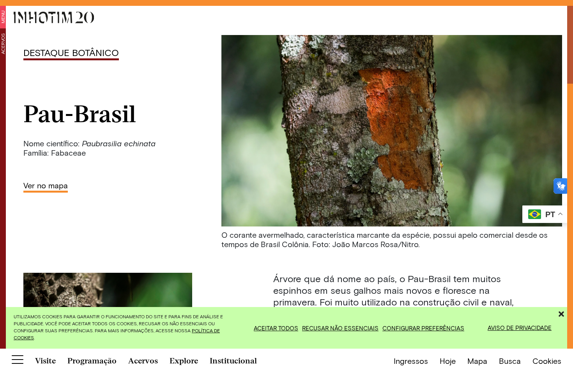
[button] (561, 313)
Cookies (546, 360)
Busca (510, 360)
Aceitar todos (276, 328)
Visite (45, 361)
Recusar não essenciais (340, 328)
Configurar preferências (423, 328)
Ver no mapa (45, 185)
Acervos (2, 43)
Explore (184, 361)
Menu (2, 17)
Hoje (448, 360)
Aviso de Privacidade (520, 327)
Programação (92, 361)
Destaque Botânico (71, 52)
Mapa (477, 360)
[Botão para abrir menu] (17, 361)
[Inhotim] (54, 17)
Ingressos (411, 360)
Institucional (233, 361)
